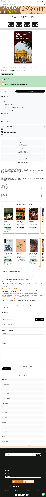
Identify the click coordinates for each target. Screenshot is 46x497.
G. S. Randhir (7, 224)
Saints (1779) (4, 417)
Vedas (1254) (4, 379)
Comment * (4, 333)
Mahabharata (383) (6, 398)
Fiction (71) (4, 436)
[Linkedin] (16, 486)
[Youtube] (18, 486)
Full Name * (4, 343)
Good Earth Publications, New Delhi (18, 99)
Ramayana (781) (5, 393)
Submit (6, 368)
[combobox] (23, 4)
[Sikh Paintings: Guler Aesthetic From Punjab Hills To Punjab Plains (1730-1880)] (21, 219)
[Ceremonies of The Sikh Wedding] (33, 219)
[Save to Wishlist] (34, 67)
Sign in (38, 1)
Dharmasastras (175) (6, 403)
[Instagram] (14, 486)
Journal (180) (4, 431)
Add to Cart (30, 91)
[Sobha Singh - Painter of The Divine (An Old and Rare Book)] (21, 251)
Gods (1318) (4, 422)
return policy (6, 286)
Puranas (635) (5, 389)
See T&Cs (25, 145)
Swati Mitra (11, 101)
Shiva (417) (4, 427)
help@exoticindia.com (23, 296)
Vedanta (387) (5, 441)
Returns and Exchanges (10, 131)
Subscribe (38, 454)
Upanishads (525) (5, 384)
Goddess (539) (5, 408)
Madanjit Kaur (21, 256)
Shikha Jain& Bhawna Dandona (33, 257)
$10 (5, 80)
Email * (3, 350)
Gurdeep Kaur (21, 224)
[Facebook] (10, 486)
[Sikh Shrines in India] (8, 219)
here (33, 300)
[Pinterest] (13, 486)
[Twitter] (11, 486)
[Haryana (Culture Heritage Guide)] (33, 251)
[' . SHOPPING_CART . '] (43, 1)
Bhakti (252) (4, 412)
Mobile (3, 358)
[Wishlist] (40, 1)
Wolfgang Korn (8, 256)
